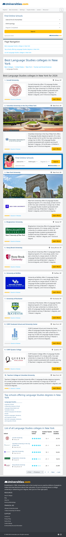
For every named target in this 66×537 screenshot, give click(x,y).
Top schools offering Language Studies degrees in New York (22, 49)
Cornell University (12, 80)
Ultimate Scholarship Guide (11, 508)
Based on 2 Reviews (15, 369)
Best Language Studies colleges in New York (17, 46)
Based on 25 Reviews (16, 99)
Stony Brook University (14, 248)
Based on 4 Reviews (15, 267)
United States (19, 67)
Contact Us (7, 516)
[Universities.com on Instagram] (61, 534)
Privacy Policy (7, 519)
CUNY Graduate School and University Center (21, 324)
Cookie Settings (8, 523)
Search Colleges (8, 495)
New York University (13, 172)
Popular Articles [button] (31, 9)
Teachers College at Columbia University (21, 375)
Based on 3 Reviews (15, 292)
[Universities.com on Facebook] (58, 534)
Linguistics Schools (9, 404)
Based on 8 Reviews (15, 241)
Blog (5, 498)
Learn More (56, 99)
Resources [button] (45, 9)
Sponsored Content (9, 35)
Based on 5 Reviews (15, 149)
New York (29, 67)
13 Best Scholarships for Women (12, 510)
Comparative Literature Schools (12, 406)
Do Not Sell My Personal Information (13, 525)
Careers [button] (39, 9)
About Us (6, 500)
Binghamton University (14, 222)
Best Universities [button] (13, 9)
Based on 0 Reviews (15, 343)
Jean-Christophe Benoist (17, 197)
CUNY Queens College (13, 350)
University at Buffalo (13, 273)
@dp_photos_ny (14, 130)
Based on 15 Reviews (16, 215)
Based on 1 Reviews (15, 388)
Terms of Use (7, 521)
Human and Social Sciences (43, 67)
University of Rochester (14, 299)
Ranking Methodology (9, 502)
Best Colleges (9, 67)
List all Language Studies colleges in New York (18, 52)
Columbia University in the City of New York (21, 106)
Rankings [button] (22, 9)
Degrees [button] (5, 9)
